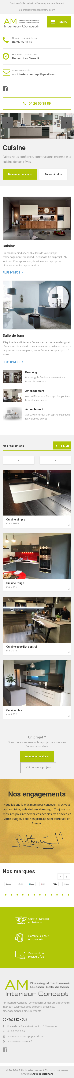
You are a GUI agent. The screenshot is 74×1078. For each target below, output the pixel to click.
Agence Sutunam (42, 1074)
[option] (8, 886)
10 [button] (57, 895)
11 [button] (62, 895)
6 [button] (34, 895)
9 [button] (51, 895)
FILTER (64, 445)
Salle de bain (13, 335)
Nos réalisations (13, 445)
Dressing (31, 372)
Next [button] (67, 876)
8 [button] (45, 895)
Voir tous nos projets (38, 767)
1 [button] (5, 895)
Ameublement (34, 409)
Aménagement (34, 390)
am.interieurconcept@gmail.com (37, 9)
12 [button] (68, 895)
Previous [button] (60, 876)
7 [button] (40, 895)
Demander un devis (53, 174)
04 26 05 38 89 (39, 103)
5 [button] (28, 895)
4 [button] (23, 895)
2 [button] (11, 895)
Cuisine (9, 246)
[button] (7, 122)
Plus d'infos (11, 272)
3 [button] (17, 895)
